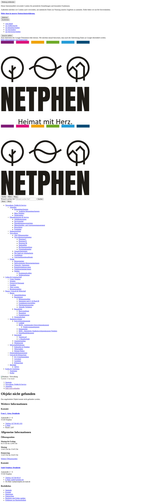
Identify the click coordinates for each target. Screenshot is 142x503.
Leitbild (21, 323)
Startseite (8, 382)
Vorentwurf (23, 337)
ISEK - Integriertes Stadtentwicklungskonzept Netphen (38, 331)
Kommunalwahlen (25, 273)
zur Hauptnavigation (12, 28)
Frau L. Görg (10, 413)
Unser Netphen (15, 279)
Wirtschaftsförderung (17, 345)
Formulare (17, 229)
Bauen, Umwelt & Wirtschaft (15, 291)
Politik (12, 259)
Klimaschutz (18, 363)
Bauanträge (18, 309)
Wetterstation (18, 215)
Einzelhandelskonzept (26, 333)
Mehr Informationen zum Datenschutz (14, 40)
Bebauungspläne (24, 299)
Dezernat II (23, 241)
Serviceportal (18, 221)
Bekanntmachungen (21, 209)
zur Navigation (10, 30)
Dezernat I (22, 239)
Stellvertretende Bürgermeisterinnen (26, 263)
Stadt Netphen (10, 468)
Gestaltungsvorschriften (27, 303)
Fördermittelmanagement (18, 353)
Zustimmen (5, 20)
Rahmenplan (23, 329)
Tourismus (13, 371)
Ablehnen (5, 17)
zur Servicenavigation (13, 32)
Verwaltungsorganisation (23, 237)
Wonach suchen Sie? (8, 199)
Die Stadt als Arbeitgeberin (23, 253)
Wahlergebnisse (24, 275)
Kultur (12, 373)
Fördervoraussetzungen (31, 327)
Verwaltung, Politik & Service (15, 205)
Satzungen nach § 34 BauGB (29, 301)
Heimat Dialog (19, 351)
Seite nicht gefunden (12, 388)
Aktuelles (13, 207)
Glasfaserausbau (20, 341)
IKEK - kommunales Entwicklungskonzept (34, 325)
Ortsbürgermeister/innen (22, 269)
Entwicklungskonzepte (22, 321)
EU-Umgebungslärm (21, 357)
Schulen (12, 281)
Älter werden (14, 287)
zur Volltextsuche (11, 26)
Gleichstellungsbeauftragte (23, 257)
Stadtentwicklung (16, 319)
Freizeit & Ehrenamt (17, 283)
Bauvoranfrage (24, 311)
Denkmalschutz (19, 317)
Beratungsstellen (15, 289)
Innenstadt (17, 335)
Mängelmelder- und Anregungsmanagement (29, 225)
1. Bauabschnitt (24, 339)
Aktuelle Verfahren (25, 307)
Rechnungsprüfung (25, 247)
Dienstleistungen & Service (19, 217)
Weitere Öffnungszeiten (9, 459)
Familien (13, 285)
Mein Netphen (19, 213)
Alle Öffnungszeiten (21, 235)
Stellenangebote (15, 231)
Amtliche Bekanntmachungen (29, 211)
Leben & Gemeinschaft (13, 277)
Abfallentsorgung (20, 219)
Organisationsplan (25, 249)
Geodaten (17, 361)
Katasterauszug (24, 315)
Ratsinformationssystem (22, 267)
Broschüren (18, 227)
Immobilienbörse (20, 295)
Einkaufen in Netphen (22, 347)
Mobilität (13, 365)
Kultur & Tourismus (12, 369)
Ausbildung (18, 255)
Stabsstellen (23, 245)
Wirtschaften (18, 349)
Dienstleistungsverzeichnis (23, 223)
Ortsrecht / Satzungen (21, 265)
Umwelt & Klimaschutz (18, 355)
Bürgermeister (19, 261)
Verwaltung (14, 233)
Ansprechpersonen (20, 251)
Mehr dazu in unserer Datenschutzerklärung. (18, 13)
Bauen (12, 293)
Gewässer (17, 359)
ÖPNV (16, 367)
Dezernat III (23, 243)
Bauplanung (18, 297)
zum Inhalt (9, 24)
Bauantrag (22, 313)
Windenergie (18, 343)
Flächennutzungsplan (26, 305)
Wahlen (17, 271)
